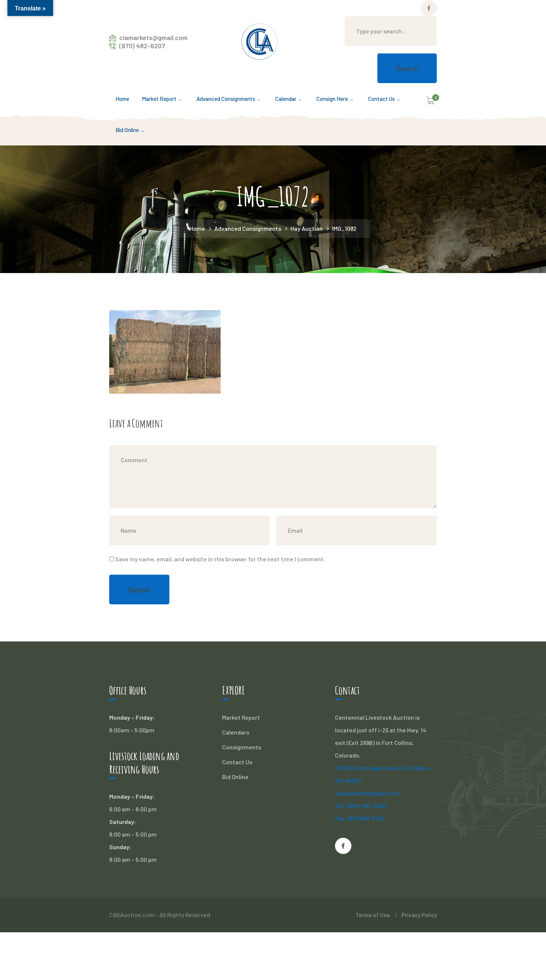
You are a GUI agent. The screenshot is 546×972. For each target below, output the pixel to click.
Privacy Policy (419, 915)
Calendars (235, 732)
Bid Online (235, 776)
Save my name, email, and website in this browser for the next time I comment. (220, 558)
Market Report (241, 717)
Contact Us (237, 761)
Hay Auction (306, 228)
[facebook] (343, 846)
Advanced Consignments (247, 228)
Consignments (241, 747)
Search (407, 68)
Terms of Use (372, 915)
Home (197, 228)
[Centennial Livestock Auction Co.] (259, 40)
